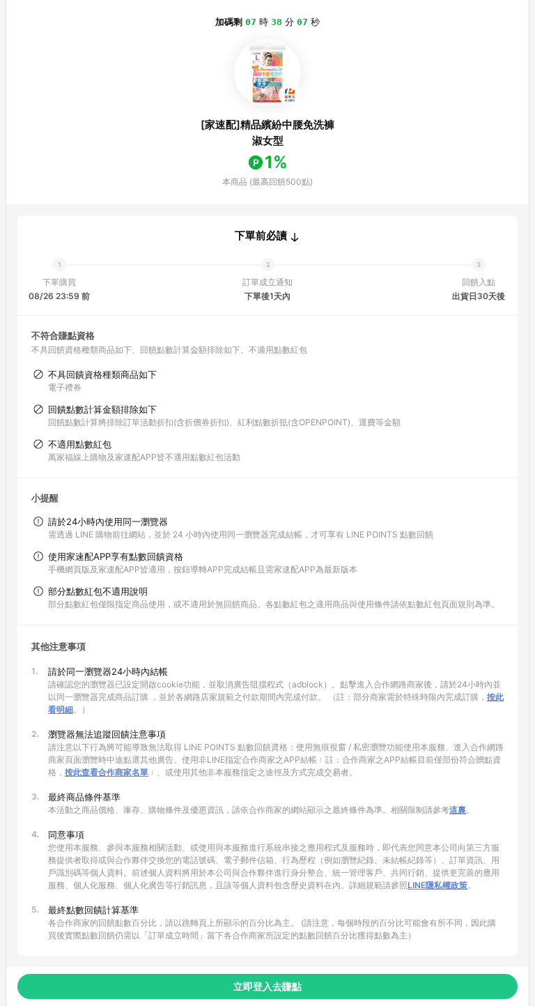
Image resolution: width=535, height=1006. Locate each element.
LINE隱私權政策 (437, 885)
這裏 (457, 810)
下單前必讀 (261, 235)
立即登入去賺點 (267, 986)
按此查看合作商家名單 (106, 772)
